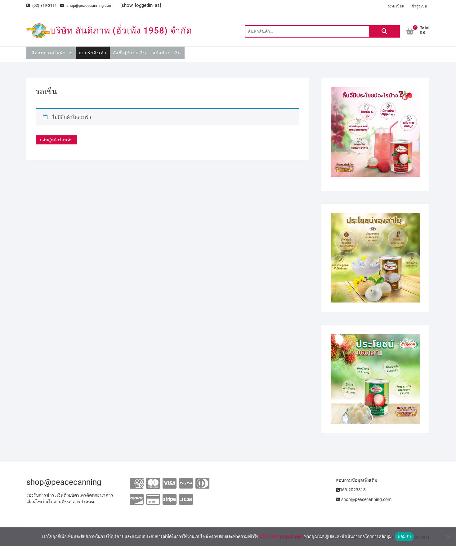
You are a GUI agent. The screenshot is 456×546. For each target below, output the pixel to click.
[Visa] (170, 483)
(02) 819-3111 (44, 5)
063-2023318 (353, 489)
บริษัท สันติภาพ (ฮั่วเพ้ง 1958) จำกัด (121, 30)
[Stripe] (170, 500)
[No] (448, 537)
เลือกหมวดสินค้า (47, 52)
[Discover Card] (137, 500)
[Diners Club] (202, 483)
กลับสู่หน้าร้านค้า (56, 139)
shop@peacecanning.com (89, 5)
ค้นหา (384, 31)
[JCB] (186, 500)
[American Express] (137, 483)
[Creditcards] (153, 500)
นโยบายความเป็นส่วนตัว (281, 536)
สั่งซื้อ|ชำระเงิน (129, 52)
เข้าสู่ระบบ (418, 6)
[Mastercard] (153, 483)
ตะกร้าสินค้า (93, 52)
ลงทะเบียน (395, 6)
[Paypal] (186, 483)
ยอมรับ (404, 536)
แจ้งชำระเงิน (167, 52)
